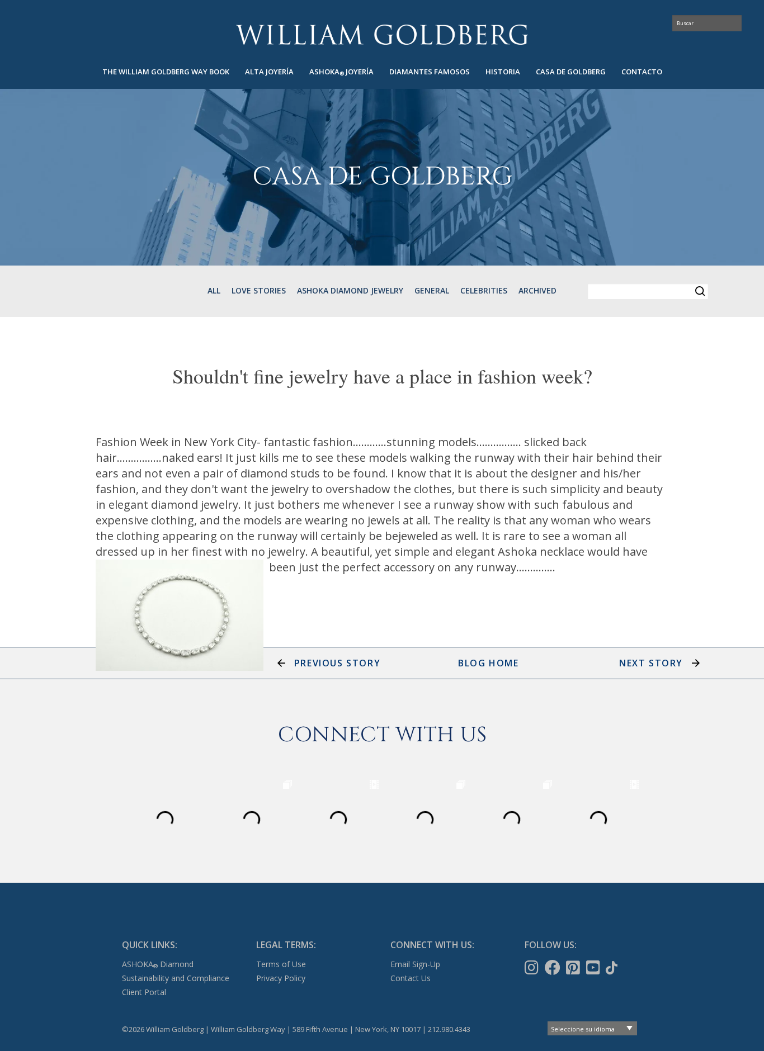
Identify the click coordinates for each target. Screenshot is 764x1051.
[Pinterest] (574, 968)
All (213, 290)
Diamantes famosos (429, 72)
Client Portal (144, 992)
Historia (502, 72)
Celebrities (483, 290)
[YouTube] (594, 968)
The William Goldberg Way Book (165, 72)
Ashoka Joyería (341, 72)
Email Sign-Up (415, 964)
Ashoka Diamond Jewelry (350, 290)
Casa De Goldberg (571, 72)
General (431, 290)
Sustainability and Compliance (175, 978)
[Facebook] (554, 968)
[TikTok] (613, 967)
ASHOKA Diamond (158, 964)
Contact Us (410, 978)
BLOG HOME (488, 663)
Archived (537, 290)
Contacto (641, 72)
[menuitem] (165, 72)
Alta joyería (269, 72)
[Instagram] (533, 968)
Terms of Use (281, 964)
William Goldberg (381, 34)
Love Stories (259, 290)
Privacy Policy (280, 978)
